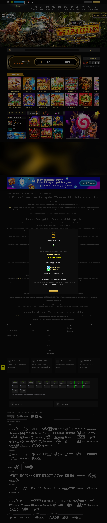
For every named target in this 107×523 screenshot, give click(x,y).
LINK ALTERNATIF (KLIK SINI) (53, 254)
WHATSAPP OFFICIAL (55, 269)
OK (53, 291)
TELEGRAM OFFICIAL (55, 267)
